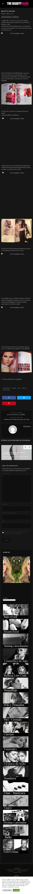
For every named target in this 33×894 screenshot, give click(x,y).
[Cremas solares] (15, 618)
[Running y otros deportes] (15, 647)
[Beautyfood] (15, 632)
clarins (14, 388)
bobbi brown (6, 388)
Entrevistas (17, 872)
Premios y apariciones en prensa (18, 869)
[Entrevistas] (15, 853)
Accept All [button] (16, 890)
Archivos (5, 598)
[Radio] (15, 838)
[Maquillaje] (15, 691)
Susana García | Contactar (16, 582)
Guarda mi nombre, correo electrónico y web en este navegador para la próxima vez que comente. (17, 532)
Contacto (11, 871)
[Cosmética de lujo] (15, 662)
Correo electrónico (9, 512)
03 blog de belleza (6, 16)
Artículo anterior (16, 412)
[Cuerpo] (15, 735)
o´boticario (6, 390)
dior (18, 388)
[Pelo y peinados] (15, 706)
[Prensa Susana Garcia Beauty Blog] (15, 823)
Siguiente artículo (16, 417)
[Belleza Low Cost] (15, 676)
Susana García (22, 871)
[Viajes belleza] (15, 809)
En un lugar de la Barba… (16, 414)
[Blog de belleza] (15, 765)
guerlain (24, 388)
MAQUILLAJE (15, 16)
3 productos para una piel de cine (17, 419)
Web (3, 521)
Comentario (6, 473)
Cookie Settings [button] (7, 890)
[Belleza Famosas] (15, 750)
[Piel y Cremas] (15, 721)
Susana (3, 13)
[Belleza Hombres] (15, 779)
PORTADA (17, 868)
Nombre (5, 504)
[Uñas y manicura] (15, 794)
